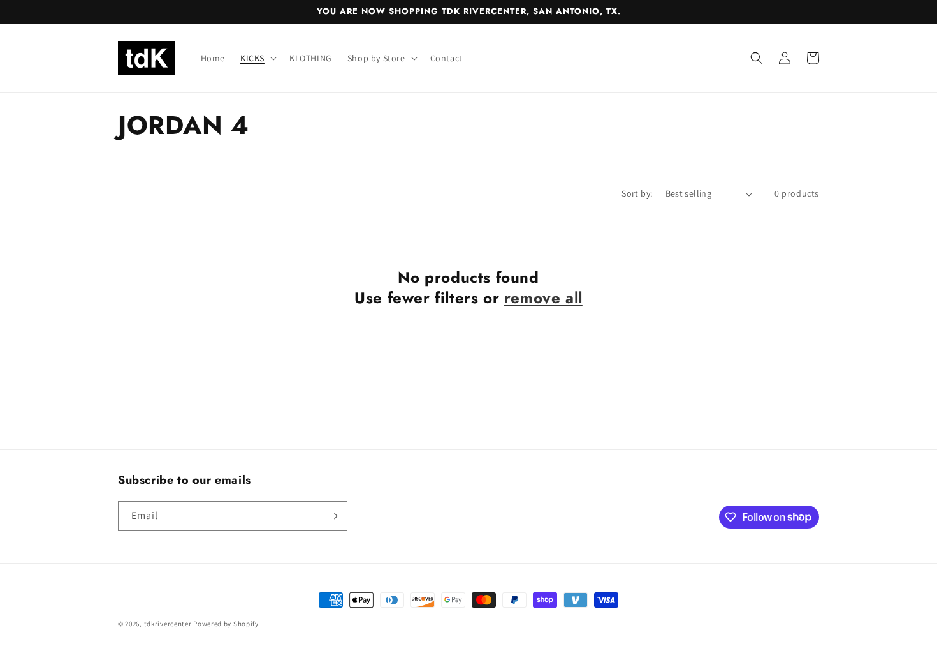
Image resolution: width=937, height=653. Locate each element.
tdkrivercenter (168, 623)
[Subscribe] (333, 516)
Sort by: (636, 193)
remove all (543, 298)
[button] (257, 58)
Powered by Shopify (226, 623)
